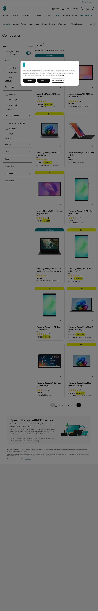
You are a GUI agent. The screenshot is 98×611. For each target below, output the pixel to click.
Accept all (29, 80)
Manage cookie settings (58, 80)
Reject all (43, 80)
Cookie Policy (61, 75)
